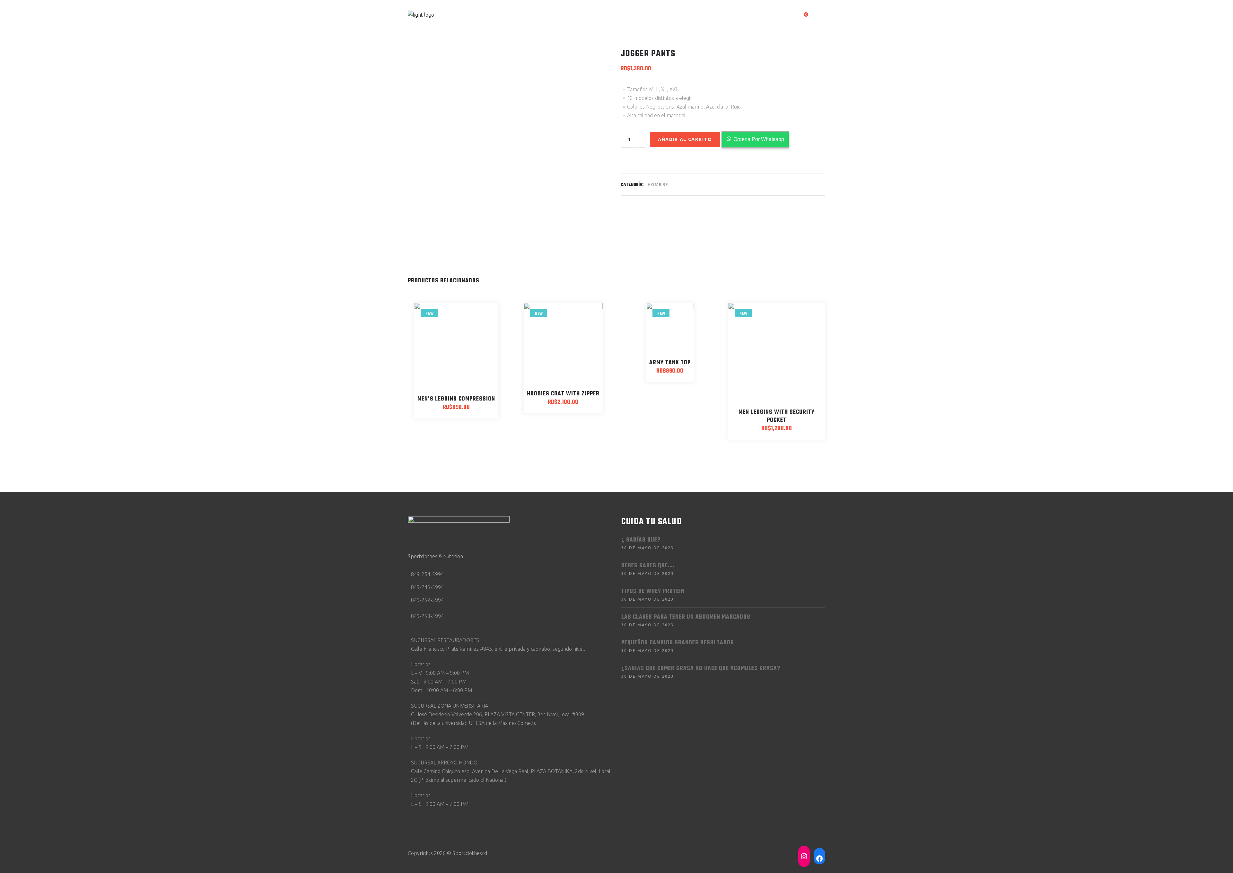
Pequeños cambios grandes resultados (677, 643)
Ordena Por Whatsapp (758, 139)
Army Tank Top (670, 362)
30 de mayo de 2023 (647, 548)
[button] (755, 139)
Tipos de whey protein (653, 591)
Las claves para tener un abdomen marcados (685, 617)
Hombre (658, 184)
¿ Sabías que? (640, 540)
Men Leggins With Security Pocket (777, 416)
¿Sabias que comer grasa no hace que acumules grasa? (700, 668)
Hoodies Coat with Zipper (563, 394)
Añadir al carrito (685, 139)
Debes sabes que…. (648, 565)
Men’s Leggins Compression (456, 399)
